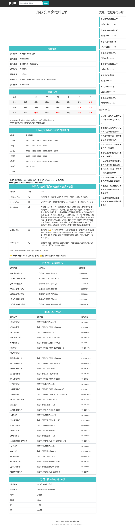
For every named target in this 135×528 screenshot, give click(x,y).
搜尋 (46, 3)
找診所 (13, 3)
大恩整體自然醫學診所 (18, 441)
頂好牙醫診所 (15, 353)
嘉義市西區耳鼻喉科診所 (46, 79)
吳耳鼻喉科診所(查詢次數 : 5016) (108, 78)
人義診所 (13, 415)
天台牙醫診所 (15, 420)
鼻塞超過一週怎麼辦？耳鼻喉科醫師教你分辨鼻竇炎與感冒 (111, 189)
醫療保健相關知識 (74, 521)
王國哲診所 (14, 394)
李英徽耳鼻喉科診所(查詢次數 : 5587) (109, 67)
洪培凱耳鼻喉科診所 (18, 278)
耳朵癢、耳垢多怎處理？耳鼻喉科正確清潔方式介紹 (111, 119)
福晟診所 (13, 446)
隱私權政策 (66, 521)
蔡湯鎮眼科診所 (16, 363)
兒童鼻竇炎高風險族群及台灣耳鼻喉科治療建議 (111, 163)
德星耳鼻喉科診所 (17, 289)
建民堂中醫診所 (16, 358)
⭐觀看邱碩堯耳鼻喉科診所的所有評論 (24, 255)
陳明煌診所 (14, 456)
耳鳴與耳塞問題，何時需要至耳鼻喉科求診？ (111, 138)
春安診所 (13, 451)
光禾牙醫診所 (15, 466)
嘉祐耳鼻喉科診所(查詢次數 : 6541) (108, 55)
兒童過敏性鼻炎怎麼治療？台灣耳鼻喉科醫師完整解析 (111, 201)
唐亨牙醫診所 (15, 337)
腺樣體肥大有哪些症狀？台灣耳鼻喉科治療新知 (111, 130)
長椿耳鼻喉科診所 (17, 299)
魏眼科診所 (14, 435)
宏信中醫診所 (15, 373)
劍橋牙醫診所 (15, 322)
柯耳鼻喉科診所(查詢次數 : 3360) (108, 89)
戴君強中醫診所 (16, 472)
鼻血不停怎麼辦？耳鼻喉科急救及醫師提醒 (111, 171)
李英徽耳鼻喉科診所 (18, 304)
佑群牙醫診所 (15, 384)
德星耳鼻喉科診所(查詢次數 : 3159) (108, 100)
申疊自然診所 (15, 425)
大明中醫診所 (15, 389)
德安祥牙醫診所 (16, 368)
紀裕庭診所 (14, 327)
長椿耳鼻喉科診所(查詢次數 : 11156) (108, 44)
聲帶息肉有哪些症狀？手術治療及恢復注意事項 (111, 179)
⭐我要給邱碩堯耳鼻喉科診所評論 (53, 255)
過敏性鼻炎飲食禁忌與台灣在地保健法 (111, 154)
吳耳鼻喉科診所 (16, 283)
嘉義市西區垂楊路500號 (29, 64)
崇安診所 (13, 348)
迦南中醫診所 (15, 379)
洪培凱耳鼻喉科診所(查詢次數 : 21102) (109, 22)
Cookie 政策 (59, 521)
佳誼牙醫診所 (15, 461)
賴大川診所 (14, 342)
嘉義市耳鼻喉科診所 (27, 79)
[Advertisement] (52, 30)
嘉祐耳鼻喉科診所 (17, 294)
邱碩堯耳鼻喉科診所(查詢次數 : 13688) (109, 33)
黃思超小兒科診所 (17, 399)
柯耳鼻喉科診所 (16, 273)
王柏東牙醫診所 (16, 410)
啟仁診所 (13, 404)
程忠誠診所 (14, 332)
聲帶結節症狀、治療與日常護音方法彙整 (111, 146)
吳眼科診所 (14, 430)
